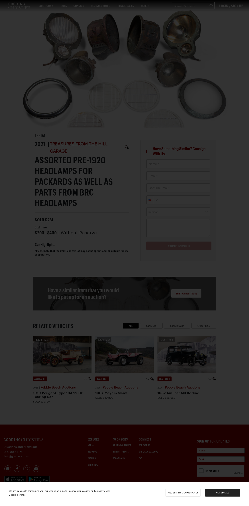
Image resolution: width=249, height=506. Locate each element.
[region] (124, 494)
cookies (21, 491)
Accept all (222, 492)
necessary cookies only (183, 492)
